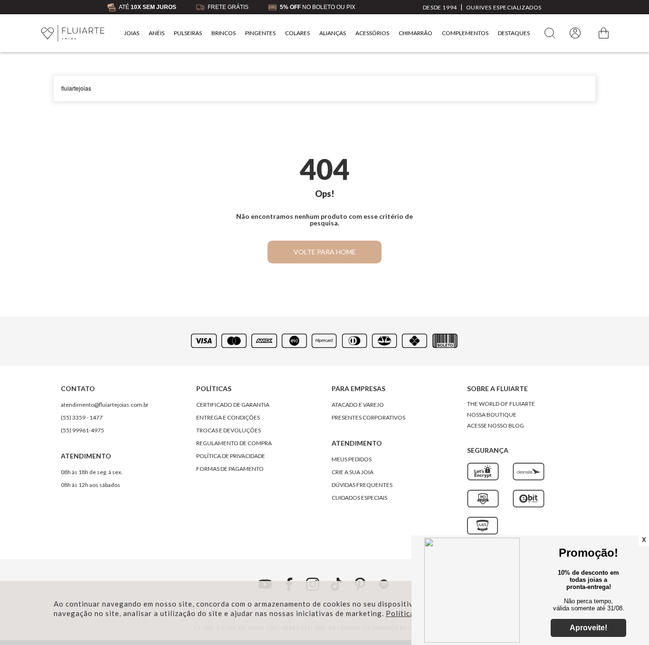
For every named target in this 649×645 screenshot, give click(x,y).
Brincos (223, 33)
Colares (297, 33)
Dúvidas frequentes (362, 484)
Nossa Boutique (491, 414)
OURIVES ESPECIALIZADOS (504, 7)
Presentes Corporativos (368, 417)
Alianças (332, 33)
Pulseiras (188, 33)
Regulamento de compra (234, 443)
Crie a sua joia (352, 472)
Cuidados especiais (359, 497)
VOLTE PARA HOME (325, 252)
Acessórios (372, 33)
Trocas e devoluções (228, 430)
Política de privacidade (230, 455)
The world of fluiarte (501, 403)
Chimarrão (415, 33)
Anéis (156, 33)
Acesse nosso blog (495, 425)
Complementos (465, 33)
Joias (131, 33)
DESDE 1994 (440, 7)
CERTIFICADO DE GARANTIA (232, 404)
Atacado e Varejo (358, 404)
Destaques (514, 33)
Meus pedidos (352, 459)
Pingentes (260, 33)
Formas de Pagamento (230, 468)
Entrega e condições (228, 417)
